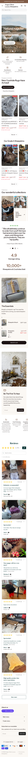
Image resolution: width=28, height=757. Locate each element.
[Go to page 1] (13, 51)
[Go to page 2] (15, 51)
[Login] (21, 5)
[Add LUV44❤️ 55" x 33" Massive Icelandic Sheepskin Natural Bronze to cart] (16, 164)
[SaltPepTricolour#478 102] (10, 105)
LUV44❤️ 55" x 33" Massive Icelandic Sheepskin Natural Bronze (10, 173)
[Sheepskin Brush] (4, 322)
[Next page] (17, 51)
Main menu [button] (6, 717)
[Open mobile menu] (2, 6)
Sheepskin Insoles (11, 331)
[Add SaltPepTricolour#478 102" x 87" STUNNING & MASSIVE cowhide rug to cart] (16, 114)
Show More (10, 491)
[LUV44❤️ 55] (10, 155)
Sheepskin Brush (13, 322)
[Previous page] (10, 51)
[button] (20, 448)
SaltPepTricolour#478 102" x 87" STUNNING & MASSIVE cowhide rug (10, 123)
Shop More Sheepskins (8, 91)
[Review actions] (24, 482)
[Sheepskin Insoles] (4, 333)
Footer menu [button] (6, 721)
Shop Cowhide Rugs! (8, 87)
